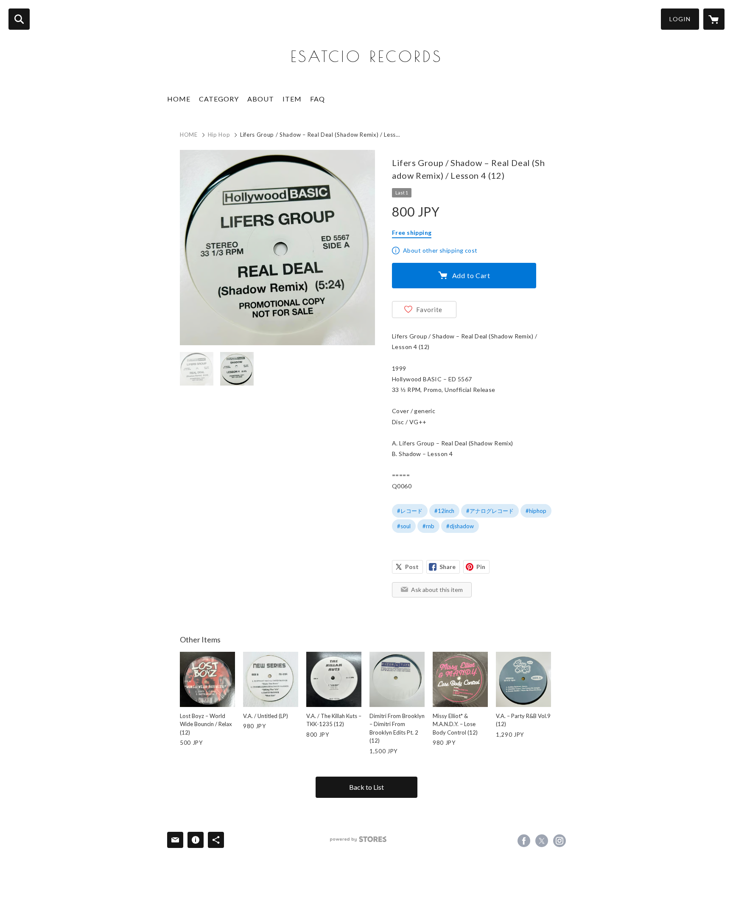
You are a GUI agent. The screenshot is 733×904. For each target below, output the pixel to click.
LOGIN (680, 19)
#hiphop (536, 510)
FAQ (317, 99)
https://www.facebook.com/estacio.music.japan (524, 840)
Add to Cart (471, 275)
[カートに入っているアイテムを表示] (714, 19)
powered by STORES (358, 839)
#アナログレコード (490, 510)
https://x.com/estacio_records (541, 840)
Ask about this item (437, 589)
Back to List (366, 787)
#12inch (444, 510)
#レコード (409, 510)
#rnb (428, 526)
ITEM (292, 99)
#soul (404, 526)
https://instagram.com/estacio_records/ (559, 840)
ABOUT (260, 99)
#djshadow (460, 526)
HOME (178, 99)
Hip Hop (219, 134)
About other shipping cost (440, 250)
